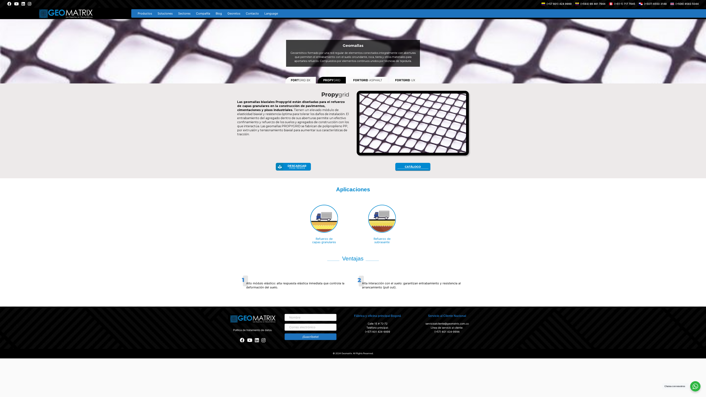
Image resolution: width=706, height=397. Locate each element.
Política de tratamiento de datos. (252, 330)
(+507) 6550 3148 (655, 3)
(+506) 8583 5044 (687, 3)
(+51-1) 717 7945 (624, 3)
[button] (310, 336)
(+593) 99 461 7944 (592, 3)
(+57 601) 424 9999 (559, 3)
